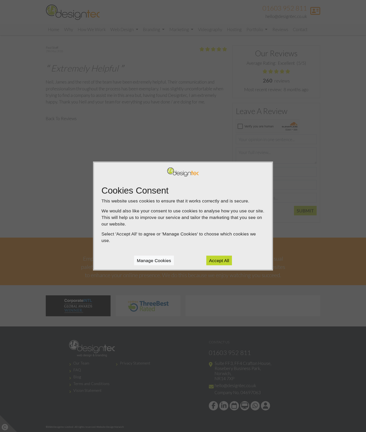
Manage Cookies (154, 260)
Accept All (219, 260)
